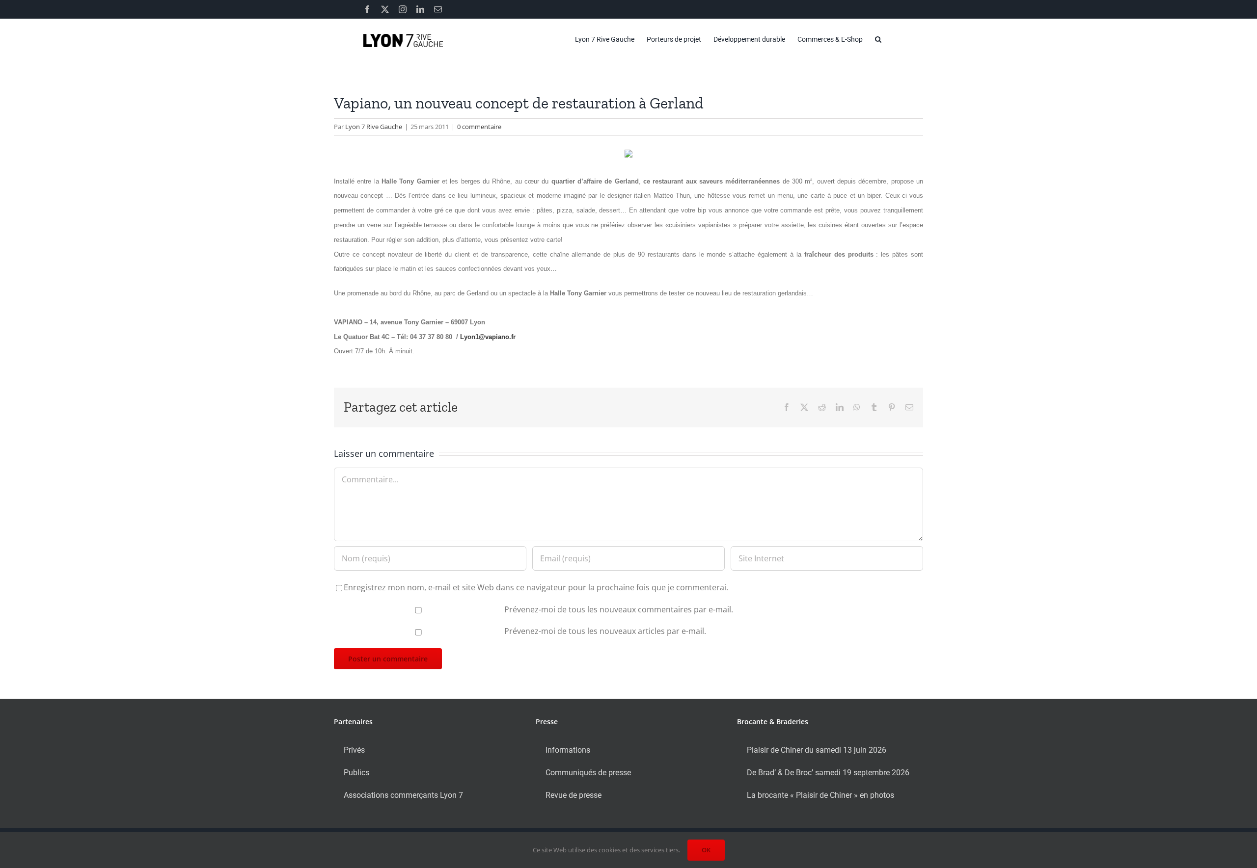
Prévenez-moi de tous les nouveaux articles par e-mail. (605, 631)
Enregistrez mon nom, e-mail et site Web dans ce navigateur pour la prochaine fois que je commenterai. (536, 587)
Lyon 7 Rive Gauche (373, 126)
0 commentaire (479, 126)
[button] (878, 39)
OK (706, 849)
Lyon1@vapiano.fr (488, 337)
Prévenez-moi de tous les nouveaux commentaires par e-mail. (618, 609)
